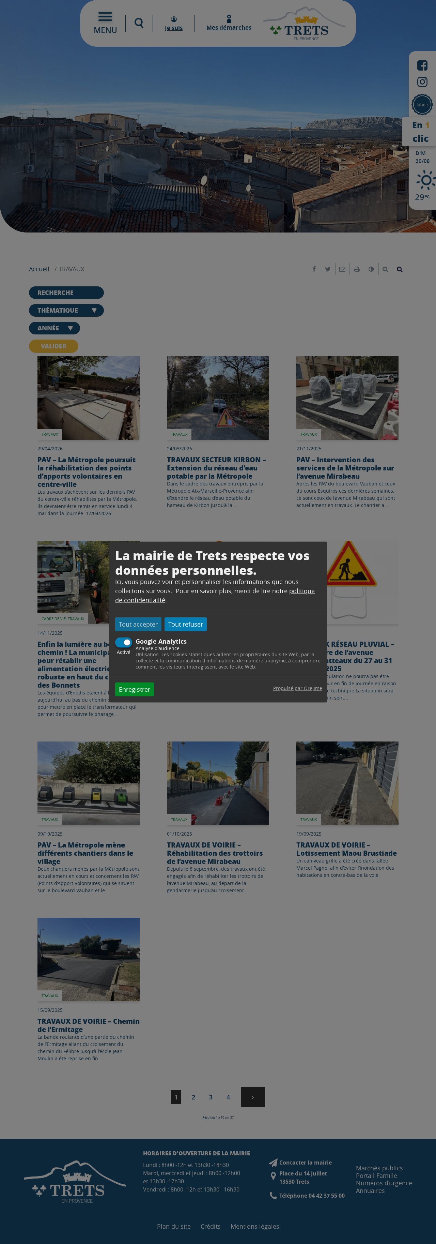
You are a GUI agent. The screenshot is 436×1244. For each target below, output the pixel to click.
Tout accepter (138, 624)
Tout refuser (185, 624)
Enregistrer (134, 689)
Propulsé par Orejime (297, 688)
